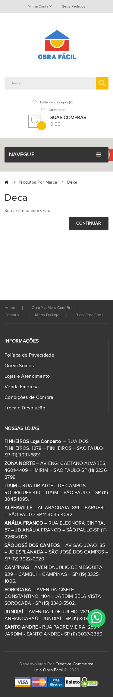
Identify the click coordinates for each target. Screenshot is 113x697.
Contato (12, 315)
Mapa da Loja (47, 315)
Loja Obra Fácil (48, 670)
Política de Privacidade (29, 355)
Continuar (88, 223)
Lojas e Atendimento (27, 376)
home (10, 307)
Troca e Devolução (25, 408)
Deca (72, 182)
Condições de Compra (29, 397)
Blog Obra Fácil (89, 315)
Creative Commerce (74, 664)
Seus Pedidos (74, 6)
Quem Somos (19, 366)
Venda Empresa (22, 387)
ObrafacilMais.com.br (51, 307)
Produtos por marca (38, 182)
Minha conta (38, 6)
